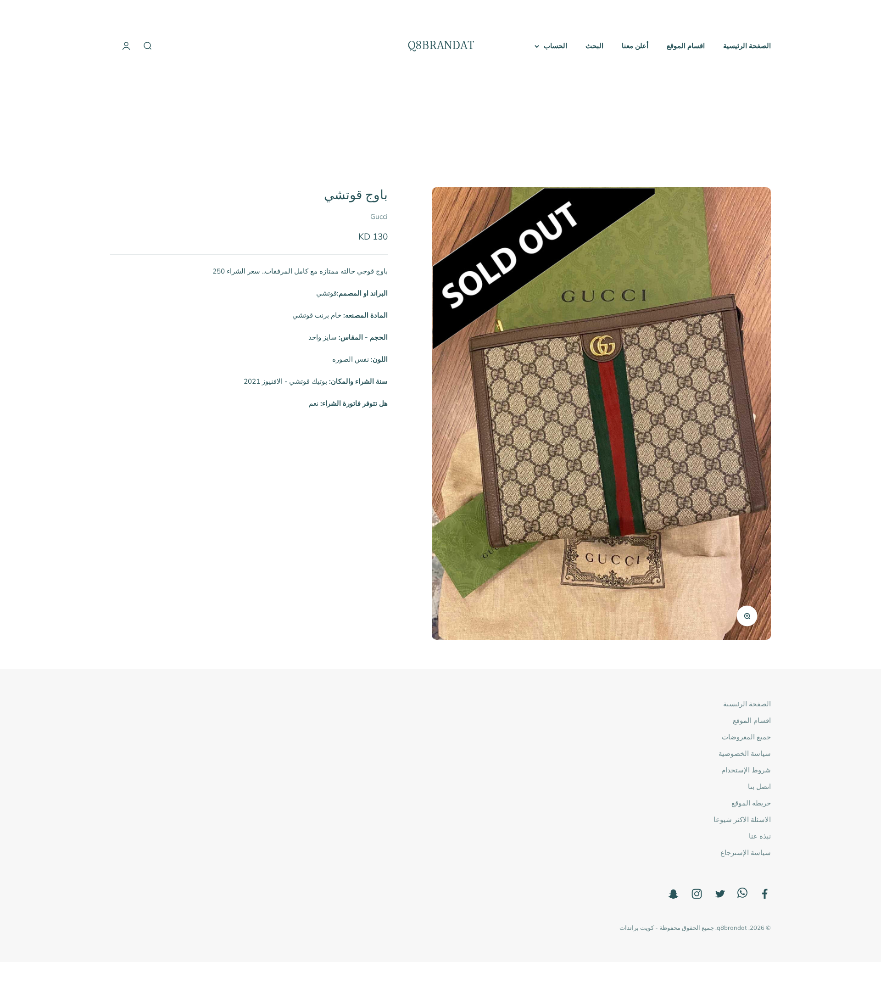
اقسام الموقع (686, 45)
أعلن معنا (635, 45)
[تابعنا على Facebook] (764, 894)
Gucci (379, 216)
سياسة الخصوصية (745, 753)
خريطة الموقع (751, 803)
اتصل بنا (759, 786)
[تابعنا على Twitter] (720, 894)
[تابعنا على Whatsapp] (742, 895)
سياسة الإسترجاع (745, 852)
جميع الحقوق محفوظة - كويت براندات (666, 927)
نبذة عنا (760, 836)
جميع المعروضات (746, 736)
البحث (594, 45)
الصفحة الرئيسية (747, 45)
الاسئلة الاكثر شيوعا (742, 819)
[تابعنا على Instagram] (697, 894)
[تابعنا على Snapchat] (673, 894)
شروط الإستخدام (746, 770)
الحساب (555, 45)
